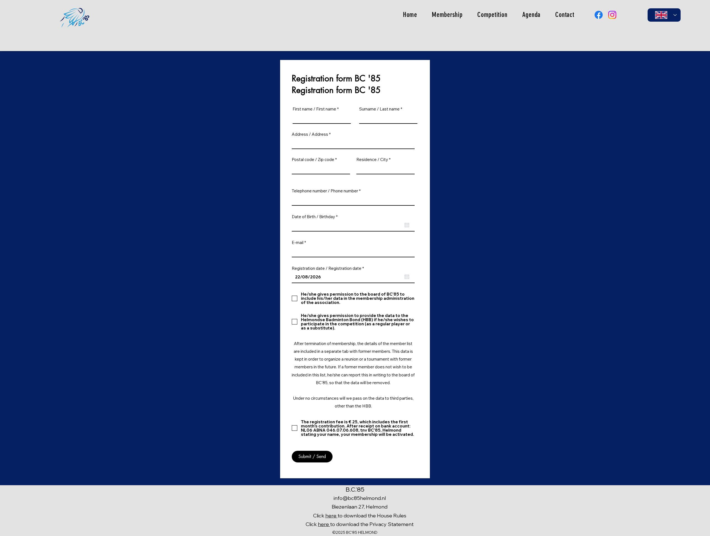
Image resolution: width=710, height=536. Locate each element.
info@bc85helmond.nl (360, 498)
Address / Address (310, 134)
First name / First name (314, 109)
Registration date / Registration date (329, 268)
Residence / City (372, 159)
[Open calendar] (407, 225)
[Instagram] (612, 14)
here (331, 515)
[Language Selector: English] (664, 15)
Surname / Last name (379, 109)
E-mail (297, 242)
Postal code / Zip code (313, 159)
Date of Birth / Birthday (316, 217)
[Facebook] (598, 14)
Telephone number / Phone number (325, 191)
